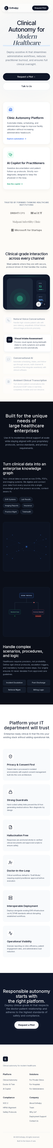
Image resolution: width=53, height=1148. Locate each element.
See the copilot (13, 184)
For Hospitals (34, 1084)
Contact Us (33, 1121)
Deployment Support (37, 1116)
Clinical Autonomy (10, 1080)
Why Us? (33, 1112)
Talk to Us (26, 86)
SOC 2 (5, 1103)
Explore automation (15, 139)
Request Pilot (40, 8)
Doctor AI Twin (9, 1084)
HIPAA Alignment (9, 1108)
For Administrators (36, 1089)
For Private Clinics (36, 1080)
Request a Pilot (25, 76)
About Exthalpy (35, 1103)
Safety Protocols (10, 1112)
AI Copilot (7, 1089)
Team (31, 1108)
